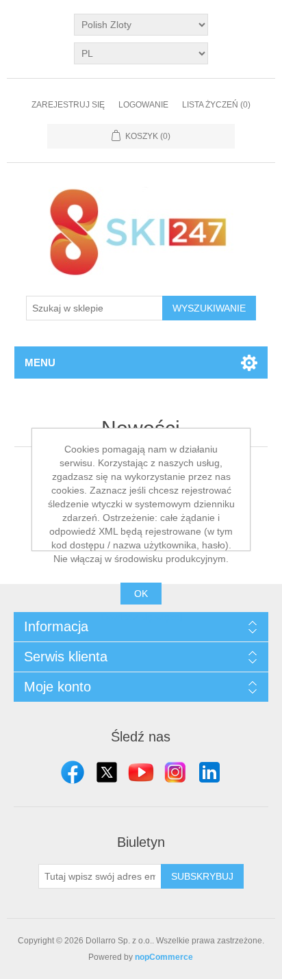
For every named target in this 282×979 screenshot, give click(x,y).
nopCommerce (164, 957)
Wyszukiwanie (209, 308)
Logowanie (143, 105)
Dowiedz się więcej (141, 616)
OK (141, 593)
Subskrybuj (202, 876)
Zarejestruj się (68, 105)
